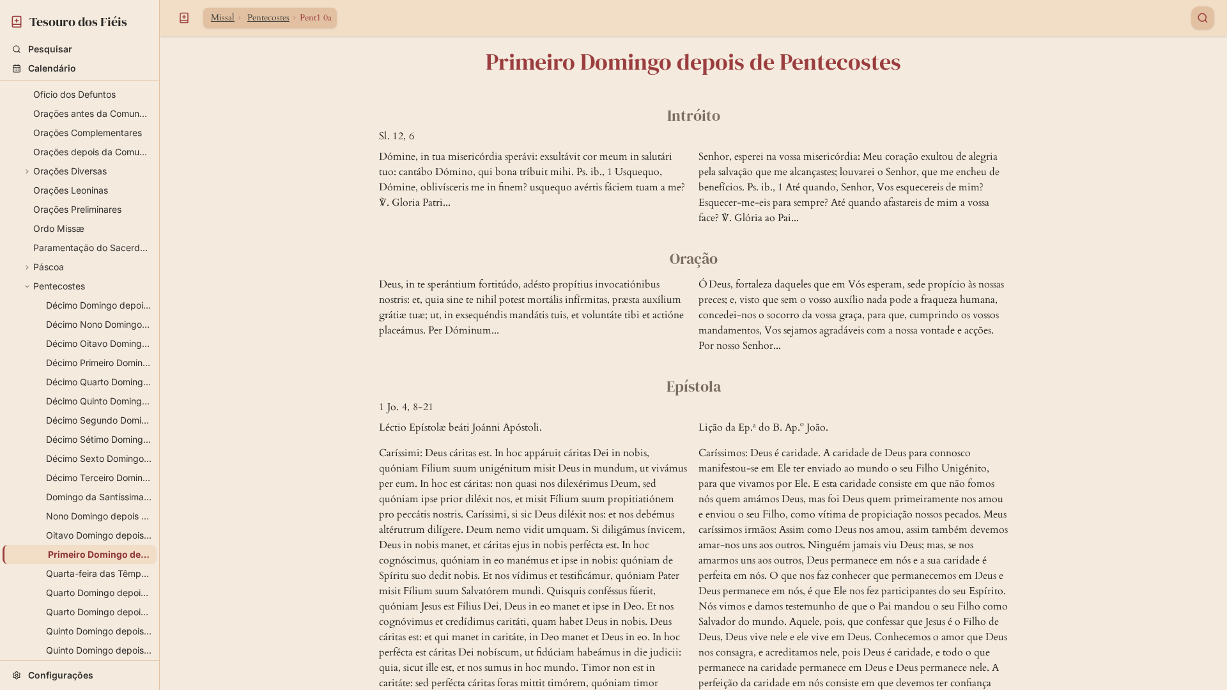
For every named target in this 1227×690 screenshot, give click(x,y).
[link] (79, 20)
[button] (79, 49)
